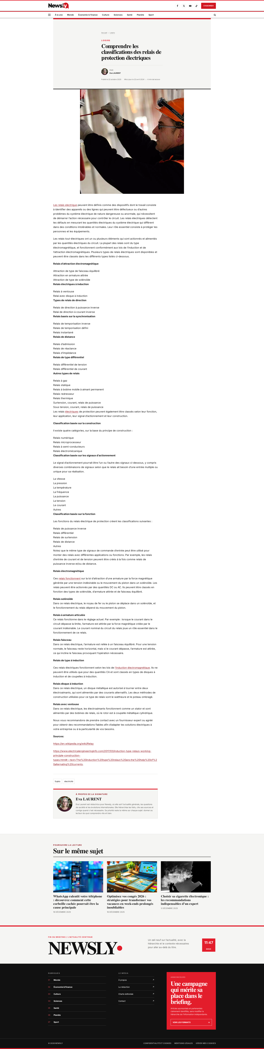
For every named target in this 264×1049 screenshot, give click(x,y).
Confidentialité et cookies (157, 1043)
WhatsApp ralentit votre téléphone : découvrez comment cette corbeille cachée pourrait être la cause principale (77, 901)
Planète (140, 15)
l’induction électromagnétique (132, 667)
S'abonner (209, 6)
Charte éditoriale (136, 994)
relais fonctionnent (70, 578)
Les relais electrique (65, 205)
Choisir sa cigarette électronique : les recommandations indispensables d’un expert (185, 900)
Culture (105, 15)
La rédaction (136, 987)
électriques (71, 411)
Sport (151, 15)
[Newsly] (58, 6)
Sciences (118, 15)
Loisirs (112, 33)
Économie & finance (88, 15)
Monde (70, 15)
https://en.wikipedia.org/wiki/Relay (73, 743)
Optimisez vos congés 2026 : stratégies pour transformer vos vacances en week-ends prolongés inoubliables (130, 901)
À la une (59, 15)
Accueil (104, 33)
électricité (68, 781)
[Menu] (49, 15)
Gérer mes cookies (206, 1043)
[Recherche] (214, 15)
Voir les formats (191, 1022)
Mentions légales (183, 1043)
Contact (136, 1001)
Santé (129, 15)
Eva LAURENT (89, 799)
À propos (136, 980)
